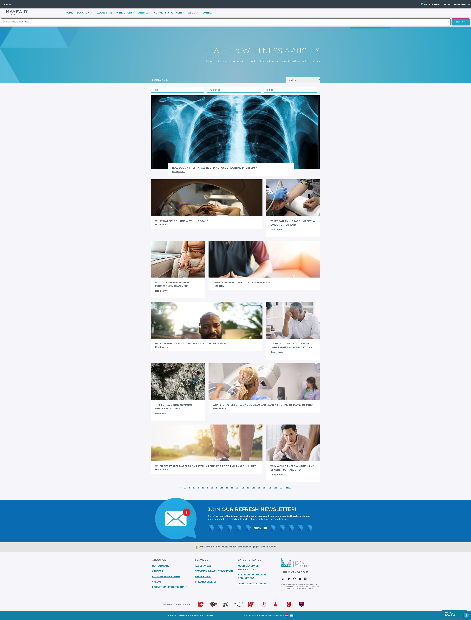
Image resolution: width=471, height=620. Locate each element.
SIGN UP (260, 528)
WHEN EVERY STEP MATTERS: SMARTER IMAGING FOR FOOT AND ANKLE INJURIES (205, 466)
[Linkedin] (305, 578)
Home (69, 12)
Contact (208, 12)
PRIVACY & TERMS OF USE (191, 615)
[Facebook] (294, 578)
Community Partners (168, 12)
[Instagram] (283, 578)
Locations (84, 12)
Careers (171, 615)
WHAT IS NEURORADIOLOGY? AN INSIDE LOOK (241, 282)
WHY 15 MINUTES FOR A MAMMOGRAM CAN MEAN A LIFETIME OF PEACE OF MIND (263, 405)
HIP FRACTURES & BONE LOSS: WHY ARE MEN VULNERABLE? (192, 343)
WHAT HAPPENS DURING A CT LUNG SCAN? (181, 221)
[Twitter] (288, 578)
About (192, 12)
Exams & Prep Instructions (114, 12)
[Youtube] (299, 578)
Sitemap (210, 615)
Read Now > (178, 171)
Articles (144, 12)
